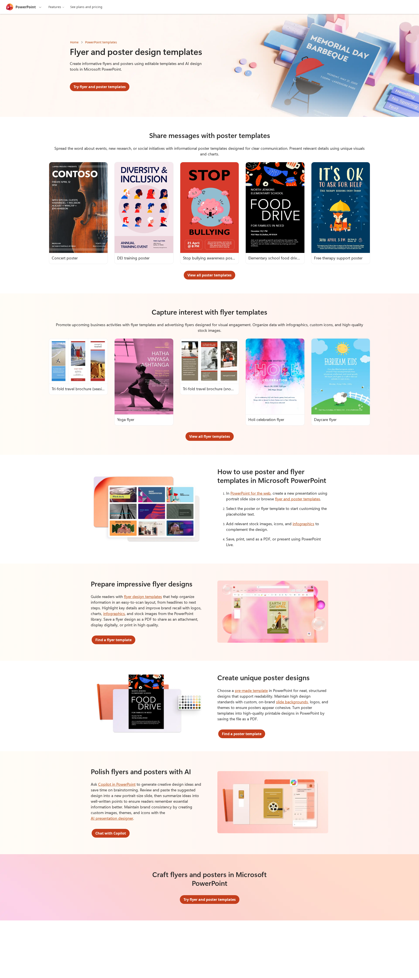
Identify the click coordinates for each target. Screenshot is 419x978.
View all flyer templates (209, 436)
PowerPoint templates (101, 42)
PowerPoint (25, 7)
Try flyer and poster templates (100, 86)
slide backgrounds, (292, 701)
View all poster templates (209, 275)
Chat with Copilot (110, 833)
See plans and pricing (86, 7)
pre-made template (251, 690)
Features (54, 7)
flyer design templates (143, 596)
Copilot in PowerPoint (117, 784)
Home (74, 42)
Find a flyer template (113, 639)
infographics (303, 523)
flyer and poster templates (297, 498)
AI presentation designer (112, 818)
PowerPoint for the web (250, 493)
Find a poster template (241, 733)
